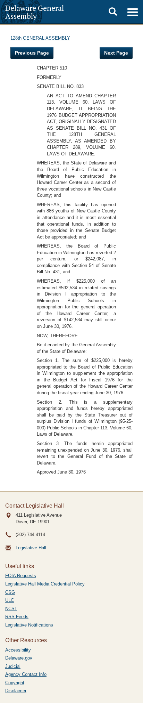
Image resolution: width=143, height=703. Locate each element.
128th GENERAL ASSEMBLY (40, 38)
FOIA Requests (20, 575)
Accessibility (18, 650)
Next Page (116, 53)
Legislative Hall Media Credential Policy (45, 584)
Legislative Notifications (29, 625)
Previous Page (32, 53)
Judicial (12, 666)
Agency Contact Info (26, 674)
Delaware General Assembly (34, 12)
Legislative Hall (31, 547)
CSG (10, 592)
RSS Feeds (16, 616)
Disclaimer (15, 690)
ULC (9, 600)
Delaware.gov (18, 658)
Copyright (14, 682)
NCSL (11, 608)
